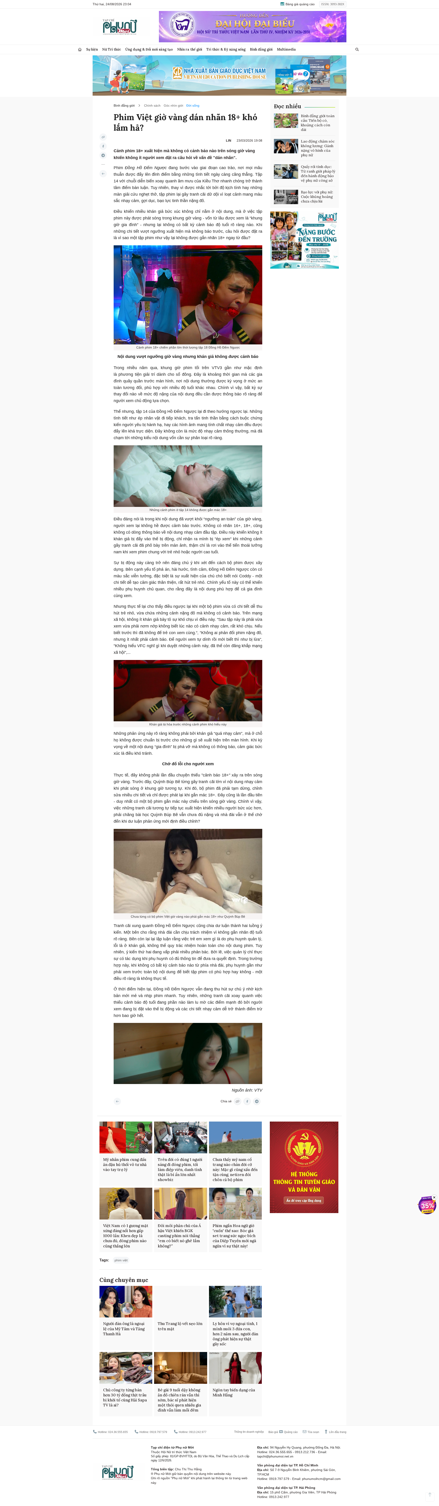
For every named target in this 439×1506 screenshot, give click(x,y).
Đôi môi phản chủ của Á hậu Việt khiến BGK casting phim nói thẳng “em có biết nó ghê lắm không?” (179, 1235)
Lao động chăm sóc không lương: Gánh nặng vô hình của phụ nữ (318, 148)
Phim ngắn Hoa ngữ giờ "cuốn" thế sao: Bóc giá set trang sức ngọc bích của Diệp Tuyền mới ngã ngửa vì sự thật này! (234, 1235)
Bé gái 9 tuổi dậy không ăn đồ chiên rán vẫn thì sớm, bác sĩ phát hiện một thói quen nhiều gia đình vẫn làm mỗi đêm (179, 1400)
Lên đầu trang (337, 1432)
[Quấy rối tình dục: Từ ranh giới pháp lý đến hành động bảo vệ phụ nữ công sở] (286, 171)
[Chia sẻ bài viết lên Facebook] (103, 146)
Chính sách (152, 105)
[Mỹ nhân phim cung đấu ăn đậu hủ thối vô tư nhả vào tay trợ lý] (125, 1137)
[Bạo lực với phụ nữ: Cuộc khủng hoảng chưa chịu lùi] (286, 197)
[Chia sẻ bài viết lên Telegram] (103, 155)
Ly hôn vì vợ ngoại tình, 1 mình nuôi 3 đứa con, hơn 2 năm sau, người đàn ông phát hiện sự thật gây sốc (235, 1333)
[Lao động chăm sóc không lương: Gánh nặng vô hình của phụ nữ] (286, 146)
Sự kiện (92, 49)
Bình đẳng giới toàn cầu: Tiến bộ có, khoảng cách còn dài (318, 123)
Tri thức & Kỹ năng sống (226, 49)
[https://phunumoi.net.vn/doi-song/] (103, 173)
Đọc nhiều (287, 106)
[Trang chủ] (80, 49)
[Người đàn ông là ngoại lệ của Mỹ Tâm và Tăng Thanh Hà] (125, 1302)
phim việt (121, 1260)
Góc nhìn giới (173, 105)
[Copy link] (103, 137)
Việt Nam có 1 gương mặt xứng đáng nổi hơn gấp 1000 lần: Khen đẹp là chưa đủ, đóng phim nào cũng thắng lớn (125, 1235)
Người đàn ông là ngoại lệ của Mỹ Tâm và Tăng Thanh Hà (124, 1328)
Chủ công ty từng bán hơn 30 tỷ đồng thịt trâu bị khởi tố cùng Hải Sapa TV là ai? (125, 1397)
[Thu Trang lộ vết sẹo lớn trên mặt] (180, 1302)
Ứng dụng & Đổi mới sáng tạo (149, 49)
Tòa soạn (313, 1432)
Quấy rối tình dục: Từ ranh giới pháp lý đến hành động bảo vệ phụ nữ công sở (318, 173)
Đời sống (192, 105)
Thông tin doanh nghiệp (249, 1431)
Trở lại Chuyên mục (117, 1101)
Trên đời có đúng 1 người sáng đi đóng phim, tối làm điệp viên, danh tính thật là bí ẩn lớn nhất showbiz (180, 1169)
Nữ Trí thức (111, 49)
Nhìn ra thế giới (189, 49)
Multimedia (286, 49)
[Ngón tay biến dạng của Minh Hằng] (235, 1368)
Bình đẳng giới (261, 49)
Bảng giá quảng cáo (300, 4)
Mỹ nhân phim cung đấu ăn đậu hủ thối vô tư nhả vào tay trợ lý (125, 1164)
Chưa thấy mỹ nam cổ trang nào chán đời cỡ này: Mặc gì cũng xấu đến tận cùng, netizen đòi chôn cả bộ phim (235, 1169)
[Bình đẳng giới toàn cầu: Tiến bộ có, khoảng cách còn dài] (286, 121)
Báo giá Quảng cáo (283, 1432)
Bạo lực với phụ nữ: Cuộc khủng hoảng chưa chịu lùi (317, 196)
